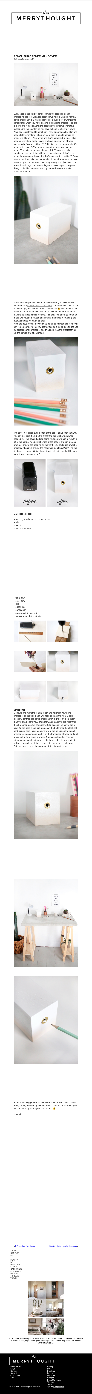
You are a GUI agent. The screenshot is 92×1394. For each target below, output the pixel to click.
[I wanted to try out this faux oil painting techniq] (37, 1290)
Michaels (46, 318)
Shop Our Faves (54, 1380)
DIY (12, 1262)
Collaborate (15, 1376)
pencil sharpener (23, 528)
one (19, 126)
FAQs (12, 1255)
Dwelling (15, 1264)
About (13, 1251)
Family (13, 1267)
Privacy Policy (16, 1367)
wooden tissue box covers (39, 305)
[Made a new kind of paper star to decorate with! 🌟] (55, 1326)
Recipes (14, 1274)
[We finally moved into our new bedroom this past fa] (55, 1308)
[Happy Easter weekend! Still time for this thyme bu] (37, 1308)
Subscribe (14, 1373)
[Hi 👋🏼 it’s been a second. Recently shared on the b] (37, 1326)
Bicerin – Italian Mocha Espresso (63, 1246)
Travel (13, 1278)
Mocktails (15, 1271)
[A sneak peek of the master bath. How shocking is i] (55, 1290)
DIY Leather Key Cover (25, 1246)
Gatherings (16, 1269)
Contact (14, 1253)
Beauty (14, 1260)
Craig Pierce (58, 1387)
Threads (14, 1276)
